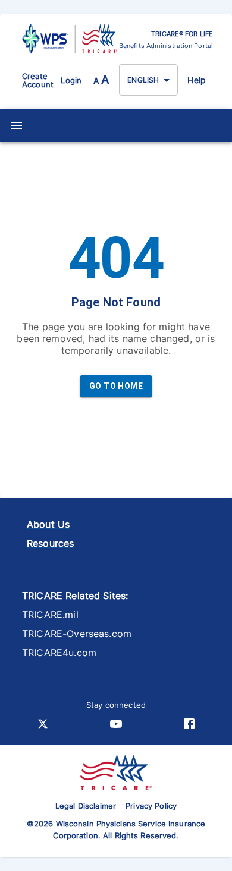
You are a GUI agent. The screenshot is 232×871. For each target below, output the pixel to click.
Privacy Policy (151, 805)
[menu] (16, 125)
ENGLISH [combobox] (143, 79)
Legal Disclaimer (85, 805)
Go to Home (116, 386)
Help (196, 80)
